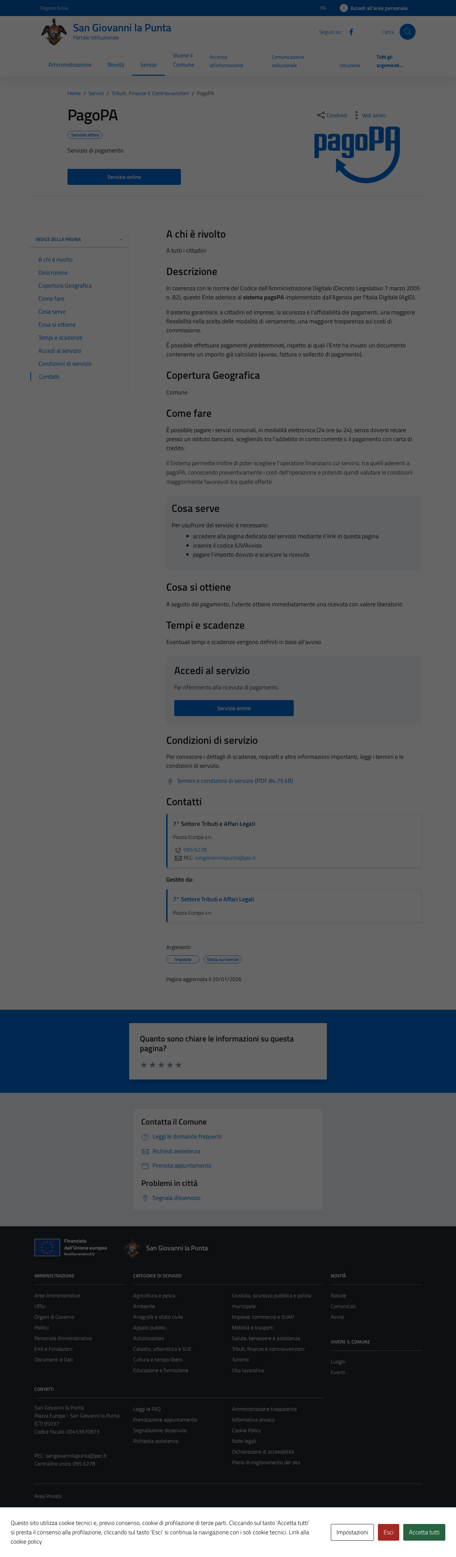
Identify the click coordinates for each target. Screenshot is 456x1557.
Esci (389, 1532)
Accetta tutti (424, 1532)
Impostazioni (352, 1532)
